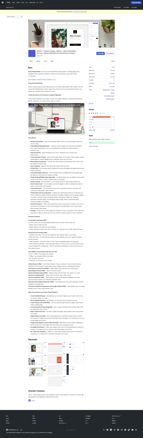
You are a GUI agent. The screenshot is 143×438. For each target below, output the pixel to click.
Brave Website (32, 79)
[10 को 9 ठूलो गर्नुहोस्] (82, 355)
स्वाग (87, 423)
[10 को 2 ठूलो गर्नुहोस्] (44, 357)
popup (112, 90)
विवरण (31, 61)
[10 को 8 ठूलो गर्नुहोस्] (82, 344)
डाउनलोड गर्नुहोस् (100, 53)
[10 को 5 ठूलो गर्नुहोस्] (63, 355)
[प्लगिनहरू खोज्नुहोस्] (21, 16)
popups (112, 93)
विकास (52, 61)
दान (87, 420)
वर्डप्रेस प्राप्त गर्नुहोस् (136, 2)
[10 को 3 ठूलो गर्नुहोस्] (44, 368)
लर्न (59, 416)
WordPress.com (116, 416)
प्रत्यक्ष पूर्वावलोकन (110, 53)
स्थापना (45, 61)
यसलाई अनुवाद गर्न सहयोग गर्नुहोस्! (79, 11)
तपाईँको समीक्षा (92, 130)
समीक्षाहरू (38, 61)
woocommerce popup (109, 96)
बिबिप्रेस (114, 420)
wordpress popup (110, 99)
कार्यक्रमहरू (88, 418)
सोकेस (33, 416)
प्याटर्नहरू (34, 423)
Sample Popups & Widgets (44, 79)
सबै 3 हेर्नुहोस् (112, 86)
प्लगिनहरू (34, 420)
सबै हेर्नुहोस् (112, 130)
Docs (54, 79)
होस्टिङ (7, 420)
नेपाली (21, 430)
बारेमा (7, 416)
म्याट (113, 418)
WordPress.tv (63, 423)
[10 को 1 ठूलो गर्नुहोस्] (44, 344)
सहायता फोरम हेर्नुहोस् (93, 146)
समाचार (7, 418)
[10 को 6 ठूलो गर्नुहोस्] (63, 367)
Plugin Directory (10, 7)
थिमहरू (33, 418)
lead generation (106, 90)
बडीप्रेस (114, 423)
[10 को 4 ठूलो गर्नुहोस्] (63, 344)
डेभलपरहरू (61, 420)
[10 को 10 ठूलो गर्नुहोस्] (82, 367)
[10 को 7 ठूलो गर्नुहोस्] (63, 378)
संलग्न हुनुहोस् (88, 416)
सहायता (113, 61)
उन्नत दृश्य (91, 103)
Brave (38, 55)
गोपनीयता (7, 423)
